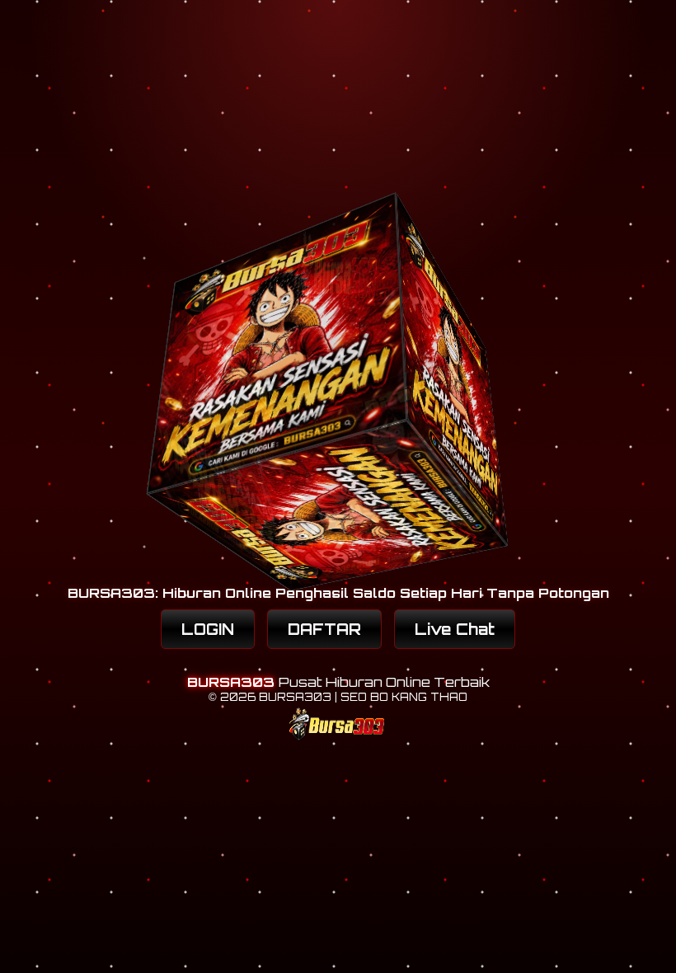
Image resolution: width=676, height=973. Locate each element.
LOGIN (207, 629)
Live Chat (455, 629)
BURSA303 (233, 682)
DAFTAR (324, 629)
